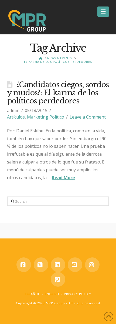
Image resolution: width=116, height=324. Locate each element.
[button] (103, 11)
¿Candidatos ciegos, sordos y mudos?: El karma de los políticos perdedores (58, 92)
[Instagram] (92, 264)
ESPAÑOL (32, 294)
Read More (63, 178)
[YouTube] (75, 264)
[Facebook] (23, 264)
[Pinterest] (58, 279)
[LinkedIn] (58, 264)
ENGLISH (52, 294)
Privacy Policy (77, 294)
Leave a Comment (88, 117)
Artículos (16, 117)
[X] (41, 264)
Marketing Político (45, 117)
